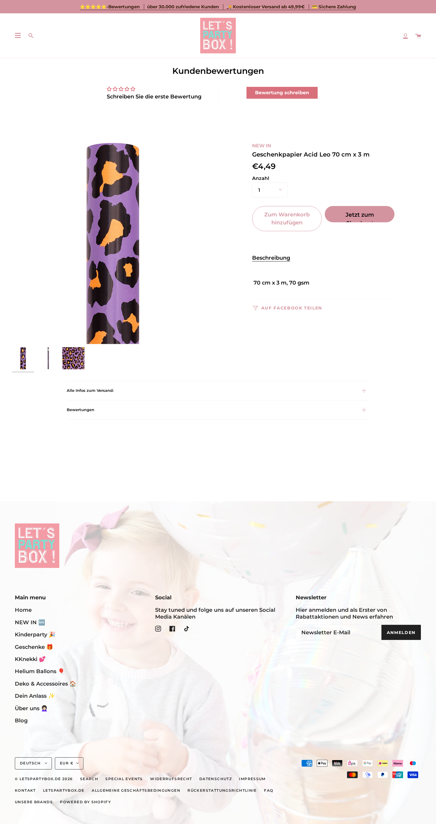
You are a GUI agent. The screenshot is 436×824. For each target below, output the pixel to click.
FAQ (268, 790)
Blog (21, 720)
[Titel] (405, 35)
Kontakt (25, 790)
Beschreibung (271, 257)
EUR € (67, 763)
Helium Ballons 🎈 (40, 671)
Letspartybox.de (64, 790)
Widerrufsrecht (171, 779)
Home (23, 609)
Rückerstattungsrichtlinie (222, 790)
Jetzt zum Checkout (360, 216)
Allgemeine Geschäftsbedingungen (136, 790)
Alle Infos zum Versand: (90, 390)
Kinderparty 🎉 (35, 634)
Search (89, 779)
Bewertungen (80, 409)
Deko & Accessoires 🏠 (45, 683)
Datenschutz (215, 779)
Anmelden (401, 632)
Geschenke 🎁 (34, 646)
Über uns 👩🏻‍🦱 (31, 708)
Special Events (124, 779)
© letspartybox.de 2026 (44, 779)
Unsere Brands (34, 802)
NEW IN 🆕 (30, 622)
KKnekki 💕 (30, 659)
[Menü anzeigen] (18, 35)
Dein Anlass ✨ (35, 695)
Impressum (252, 779)
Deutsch (31, 763)
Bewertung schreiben (282, 92)
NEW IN (261, 145)
